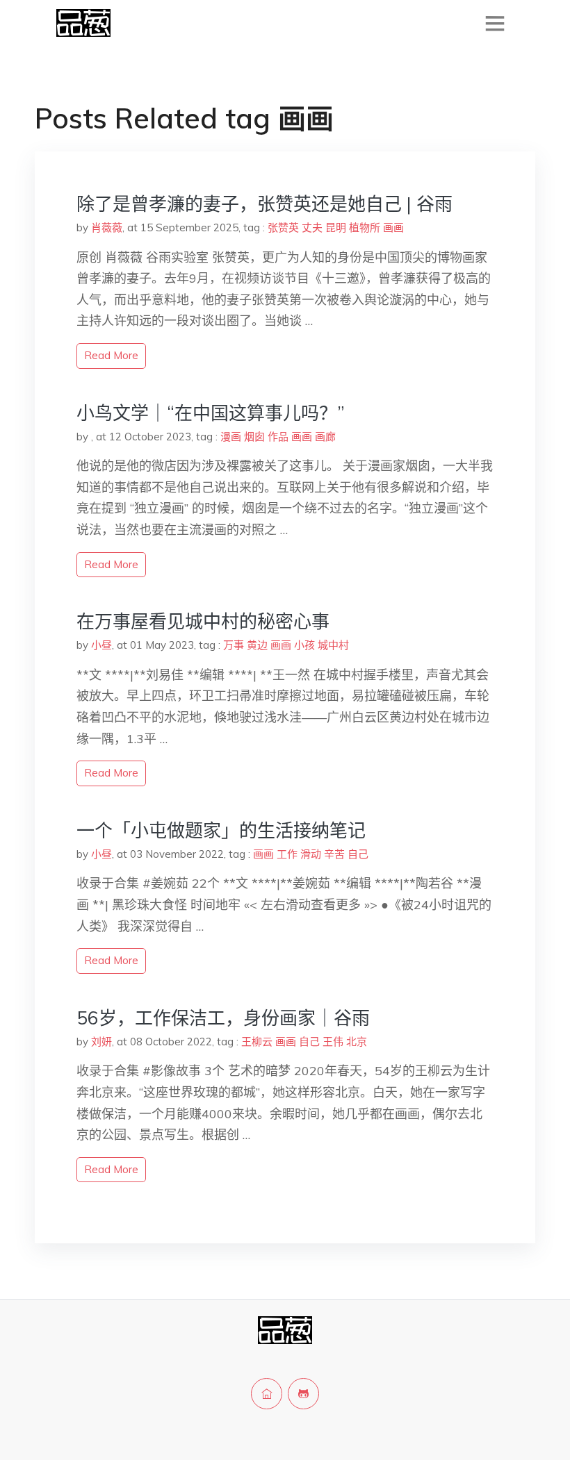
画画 (393, 227)
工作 (287, 854)
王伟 (333, 1041)
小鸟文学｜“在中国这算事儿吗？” (210, 412)
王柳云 (256, 1041)
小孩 (304, 645)
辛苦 (334, 854)
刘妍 (101, 1041)
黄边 (257, 645)
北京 (356, 1041)
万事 (233, 645)
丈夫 (312, 227)
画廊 (325, 436)
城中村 (333, 645)
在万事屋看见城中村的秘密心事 (202, 621)
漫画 (230, 436)
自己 (358, 854)
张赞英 (283, 227)
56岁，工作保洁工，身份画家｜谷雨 (223, 1017)
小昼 (101, 645)
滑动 (310, 854)
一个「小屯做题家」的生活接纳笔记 (221, 830)
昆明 (335, 227)
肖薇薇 (106, 227)
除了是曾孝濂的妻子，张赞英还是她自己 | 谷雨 (264, 203)
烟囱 (254, 436)
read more (111, 355)
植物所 (364, 227)
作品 (278, 436)
